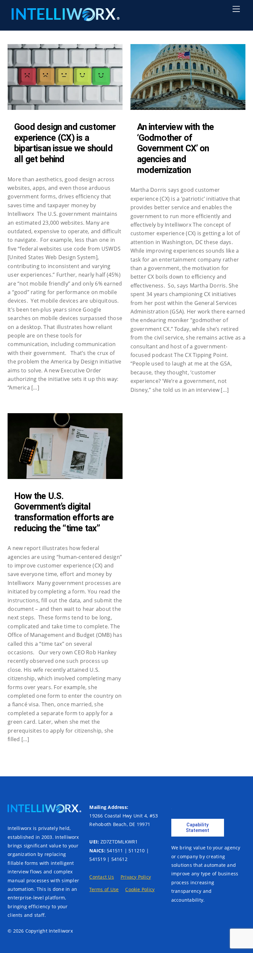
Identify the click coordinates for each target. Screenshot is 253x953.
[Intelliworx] (64, 18)
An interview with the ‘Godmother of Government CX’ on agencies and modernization (175, 148)
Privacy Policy (136, 877)
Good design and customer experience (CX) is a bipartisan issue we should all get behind (65, 143)
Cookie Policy (140, 889)
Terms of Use (104, 889)
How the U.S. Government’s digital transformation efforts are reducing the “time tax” (64, 512)
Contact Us (101, 877)
